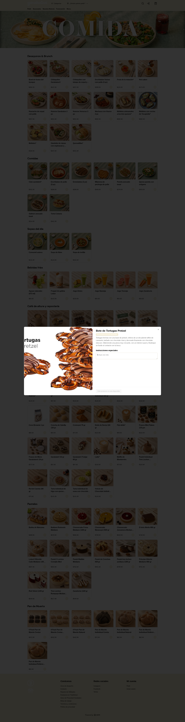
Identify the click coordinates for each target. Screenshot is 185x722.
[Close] (158, 329)
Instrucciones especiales (107, 350)
